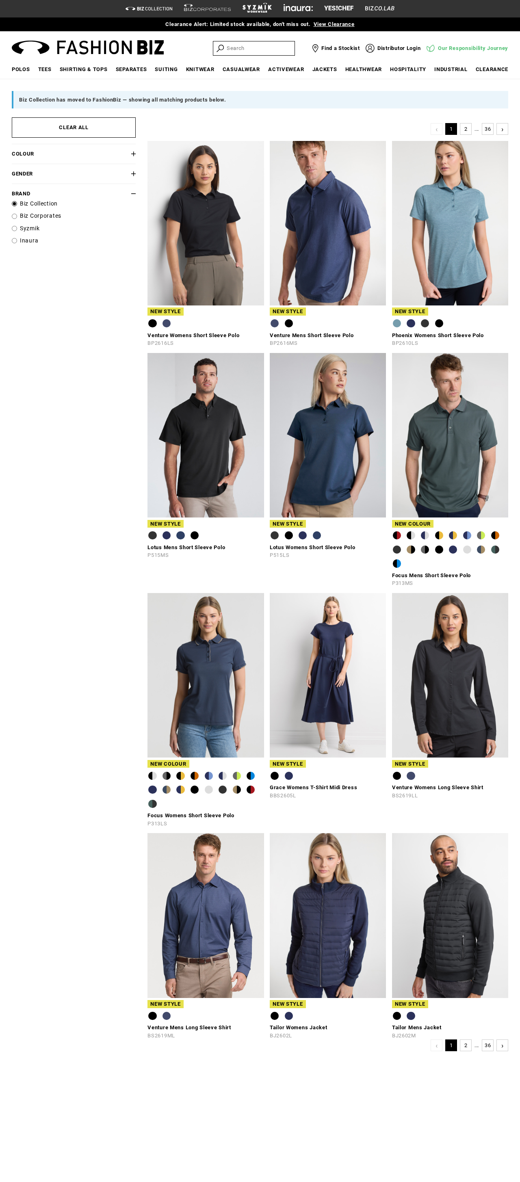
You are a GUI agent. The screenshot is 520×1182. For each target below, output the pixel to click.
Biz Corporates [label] (40, 215)
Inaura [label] (29, 240)
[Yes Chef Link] (338, 9)
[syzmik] (257, 9)
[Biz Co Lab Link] (379, 9)
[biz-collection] (149, 9)
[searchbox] (260, 48)
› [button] (502, 129)
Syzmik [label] (29, 228)
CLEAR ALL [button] (73, 127)
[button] (125, 154)
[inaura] (298, 8)
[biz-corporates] (207, 8)
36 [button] (488, 129)
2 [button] (466, 129)
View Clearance (334, 24)
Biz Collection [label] (39, 203)
